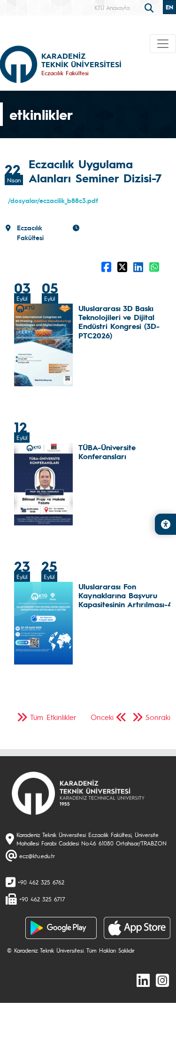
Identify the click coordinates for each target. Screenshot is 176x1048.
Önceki (102, 717)
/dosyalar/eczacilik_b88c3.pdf (53, 200)
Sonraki (157, 717)
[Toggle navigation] (163, 43)
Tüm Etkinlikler (53, 717)
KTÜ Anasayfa (112, 7)
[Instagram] (162, 980)
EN (169, 7)
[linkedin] (143, 980)
